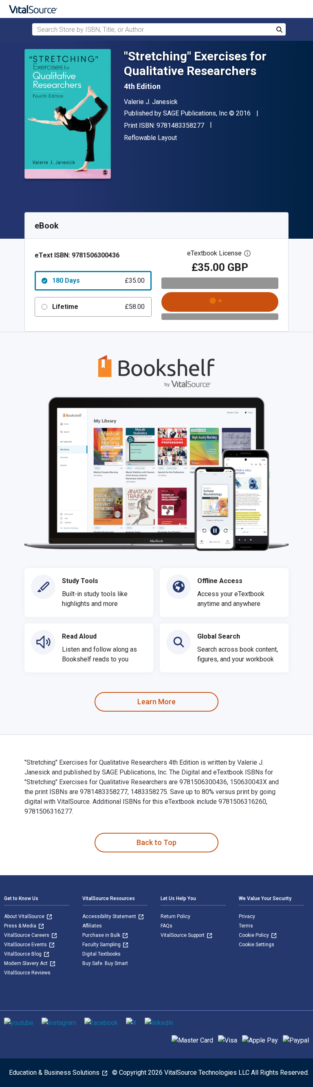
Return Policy (175, 916)
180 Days (98, 280)
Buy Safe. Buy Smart (105, 963)
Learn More (156, 701)
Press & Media (20, 926)
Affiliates (92, 926)
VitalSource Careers (27, 935)
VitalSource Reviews (27, 973)
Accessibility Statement (109, 916)
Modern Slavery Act (26, 963)
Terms (246, 926)
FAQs (166, 926)
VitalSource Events (26, 944)
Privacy (247, 916)
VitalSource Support (183, 935)
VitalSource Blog (23, 954)
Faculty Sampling (102, 944)
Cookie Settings (256, 944)
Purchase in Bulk (101, 935)
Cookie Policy (254, 935)
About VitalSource (25, 916)
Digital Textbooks (101, 954)
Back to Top (156, 842)
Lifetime (98, 307)
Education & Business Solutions (55, 1072)
